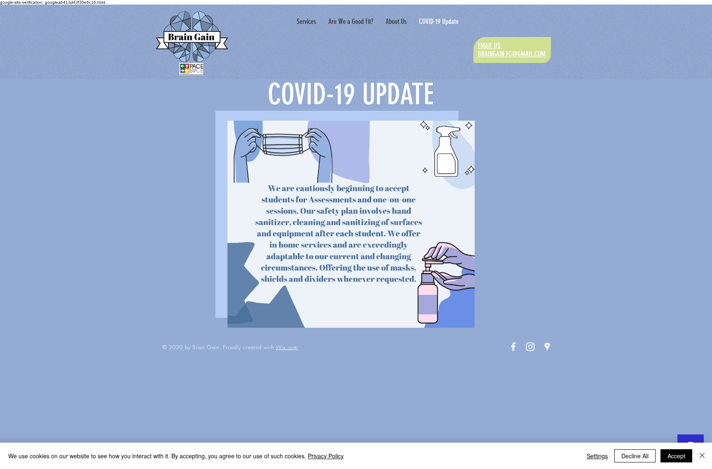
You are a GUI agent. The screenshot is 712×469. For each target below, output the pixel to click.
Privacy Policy (326, 456)
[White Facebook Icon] (513, 346)
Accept (676, 456)
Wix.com (287, 347)
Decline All (635, 456)
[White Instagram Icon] (530, 346)
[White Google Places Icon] (547, 346)
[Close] (702, 455)
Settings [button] (597, 456)
